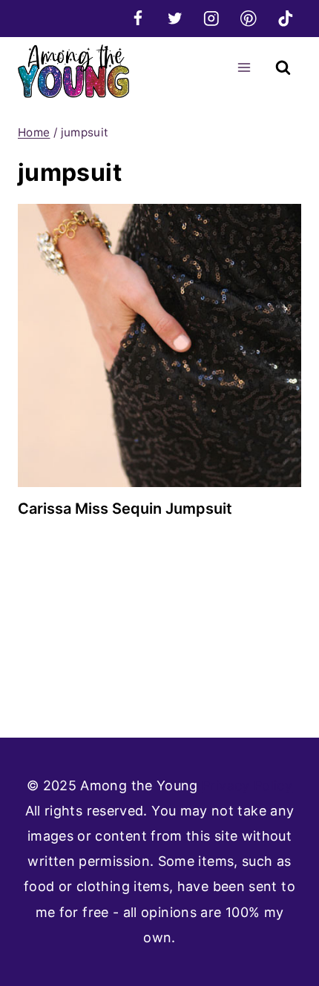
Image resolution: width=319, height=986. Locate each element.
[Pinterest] (248, 18)
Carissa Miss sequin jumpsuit (125, 508)
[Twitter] (175, 18)
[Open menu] (243, 67)
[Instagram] (212, 18)
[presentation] (159, 345)
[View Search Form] (283, 68)
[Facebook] (138, 18)
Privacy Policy (247, 785)
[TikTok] (285, 18)
